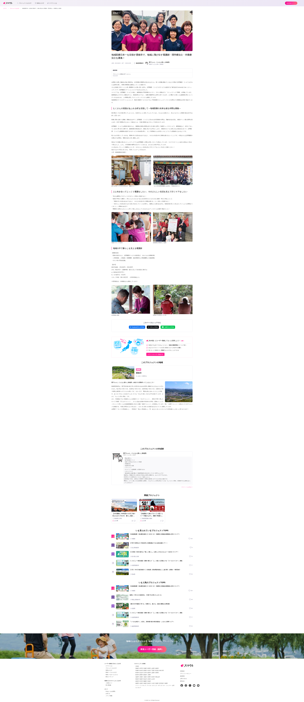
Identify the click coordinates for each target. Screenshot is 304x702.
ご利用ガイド (109, 683)
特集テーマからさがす (111, 672)
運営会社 (182, 681)
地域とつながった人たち (112, 674)
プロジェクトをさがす (111, 668)
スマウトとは (109, 666)
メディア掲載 (109, 695)
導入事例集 (108, 685)
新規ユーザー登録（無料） (152, 649)
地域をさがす (109, 670)
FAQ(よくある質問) (110, 691)
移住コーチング (109, 676)
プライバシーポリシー (185, 673)
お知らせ (108, 693)
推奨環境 (182, 676)
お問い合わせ (183, 678)
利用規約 (182, 671)
